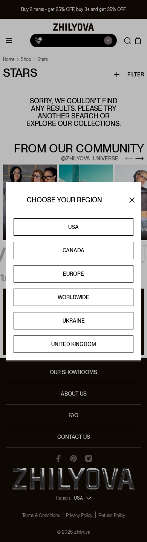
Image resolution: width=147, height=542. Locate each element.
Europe (73, 274)
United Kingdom (73, 344)
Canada (73, 250)
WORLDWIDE (73, 297)
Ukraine (74, 321)
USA (73, 227)
